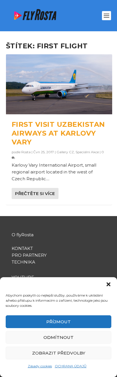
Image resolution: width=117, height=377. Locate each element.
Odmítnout (58, 337)
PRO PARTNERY (29, 255)
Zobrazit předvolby (58, 353)
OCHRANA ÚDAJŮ (71, 366)
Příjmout (58, 321)
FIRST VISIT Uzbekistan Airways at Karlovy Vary (58, 133)
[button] (108, 284)
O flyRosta (23, 234)
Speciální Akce (87, 152)
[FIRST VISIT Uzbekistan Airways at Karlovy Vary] (59, 84)
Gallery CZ (65, 152)
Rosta (26, 152)
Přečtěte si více (35, 193)
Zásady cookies (40, 366)
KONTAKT (22, 248)
